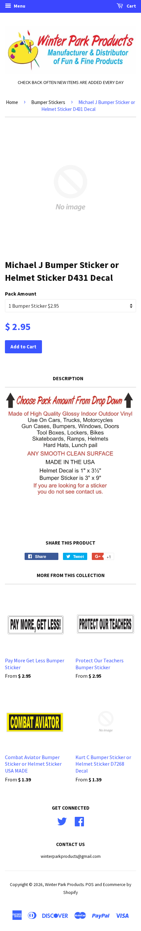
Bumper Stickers (48, 102)
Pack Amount (20, 293)
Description (68, 378)
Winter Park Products (64, 884)
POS (90, 884)
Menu (19, 6)
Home (12, 102)
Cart (131, 6)
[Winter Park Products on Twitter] (62, 821)
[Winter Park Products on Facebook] (79, 821)
